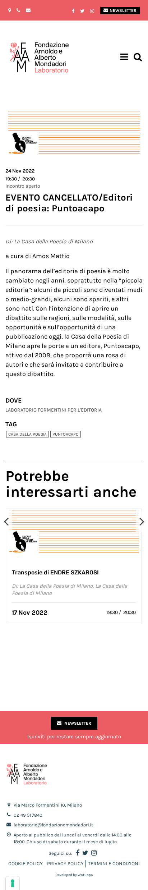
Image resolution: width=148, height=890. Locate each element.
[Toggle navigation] (124, 57)
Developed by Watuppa (74, 875)
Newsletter (123, 10)
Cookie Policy (25, 864)
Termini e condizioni (114, 864)
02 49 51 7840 (28, 815)
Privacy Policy (65, 864)
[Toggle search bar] (138, 58)
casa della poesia (27, 434)
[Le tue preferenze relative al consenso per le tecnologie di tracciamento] (12, 883)
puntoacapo (65, 434)
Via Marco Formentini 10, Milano (48, 805)
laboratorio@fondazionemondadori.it (53, 824)
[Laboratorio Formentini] (19, 57)
